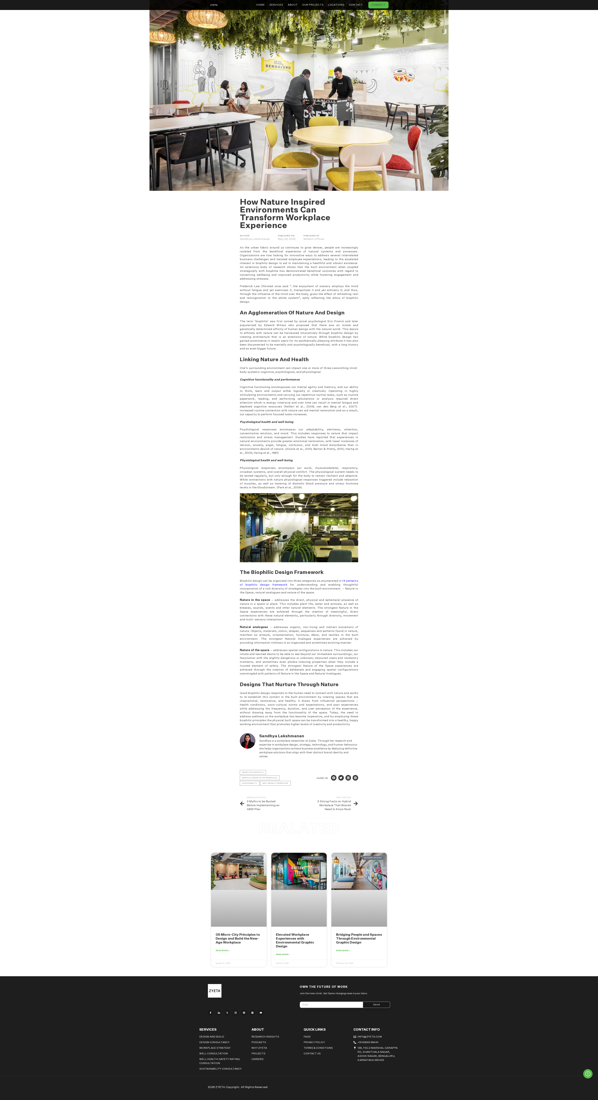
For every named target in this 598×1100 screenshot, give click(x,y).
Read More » (223, 951)
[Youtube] (260, 1012)
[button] (334, 778)
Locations (336, 5)
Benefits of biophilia (252, 772)
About (293, 5)
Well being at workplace (275, 783)
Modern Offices (314, 239)
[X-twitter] (227, 1012)
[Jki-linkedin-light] (219, 1012)
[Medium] (252, 1012)
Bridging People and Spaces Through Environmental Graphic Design (359, 938)
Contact (356, 5)
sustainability (249, 783)
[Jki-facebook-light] (210, 1012)
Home (260, 5)
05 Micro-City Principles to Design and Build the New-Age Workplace (238, 938)
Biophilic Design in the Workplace (259, 778)
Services (276, 5)
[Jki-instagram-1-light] (235, 1012)
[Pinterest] (244, 1012)
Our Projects (313, 5)
